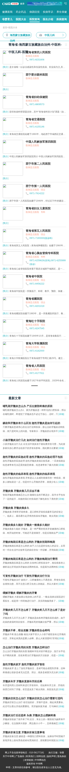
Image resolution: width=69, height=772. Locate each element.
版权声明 (51, 756)
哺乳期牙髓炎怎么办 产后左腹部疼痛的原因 (27, 406)
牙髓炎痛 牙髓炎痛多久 (16, 507)
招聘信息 (40, 756)
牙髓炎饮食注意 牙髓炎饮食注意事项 (24, 732)
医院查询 (34, 19)
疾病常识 (48, 11)
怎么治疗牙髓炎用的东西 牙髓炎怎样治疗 (26, 647)
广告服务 (19, 756)
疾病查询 (61, 19)
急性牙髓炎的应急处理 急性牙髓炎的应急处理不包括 (33, 456)
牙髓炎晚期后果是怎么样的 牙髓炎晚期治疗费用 (30, 558)
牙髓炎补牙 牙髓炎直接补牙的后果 (22, 681)
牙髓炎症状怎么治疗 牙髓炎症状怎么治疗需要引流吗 (33, 698)
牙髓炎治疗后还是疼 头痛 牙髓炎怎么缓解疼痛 (29, 715)
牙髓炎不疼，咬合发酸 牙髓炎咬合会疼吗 (26, 630)
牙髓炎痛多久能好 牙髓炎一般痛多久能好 (26, 524)
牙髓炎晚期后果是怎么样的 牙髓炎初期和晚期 (29, 541)
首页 (5, 27)
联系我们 (30, 756)
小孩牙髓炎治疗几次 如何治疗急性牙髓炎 (26, 440)
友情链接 (28, 760)
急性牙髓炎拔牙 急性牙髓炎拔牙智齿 (24, 664)
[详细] (61, 414)
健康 (22, 3)
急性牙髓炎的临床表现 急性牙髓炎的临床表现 (29, 473)
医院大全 (21, 19)
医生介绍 (48, 19)
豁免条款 (61, 756)
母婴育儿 (7, 19)
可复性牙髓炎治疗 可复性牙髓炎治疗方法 (26, 575)
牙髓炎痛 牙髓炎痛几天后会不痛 (21, 490)
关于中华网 (8, 756)
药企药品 (21, 11)
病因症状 (34, 11)
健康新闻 (7, 11)
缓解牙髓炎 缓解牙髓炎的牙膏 (20, 592)
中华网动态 (40, 760)
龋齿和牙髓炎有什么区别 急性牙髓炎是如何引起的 (31, 423)
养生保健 (61, 11)
